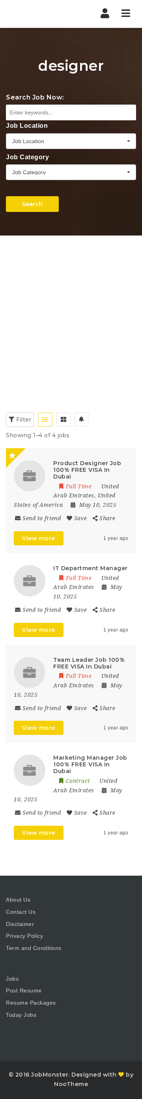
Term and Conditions (34, 948)
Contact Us (21, 912)
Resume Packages (31, 1003)
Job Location (27, 125)
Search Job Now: (35, 97)
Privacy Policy (24, 936)
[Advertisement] (71, 310)
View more (38, 538)
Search (32, 204)
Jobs (12, 979)
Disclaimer (20, 924)
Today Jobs (21, 1015)
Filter (23, 419)
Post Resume (24, 990)
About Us (18, 900)
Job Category (27, 157)
